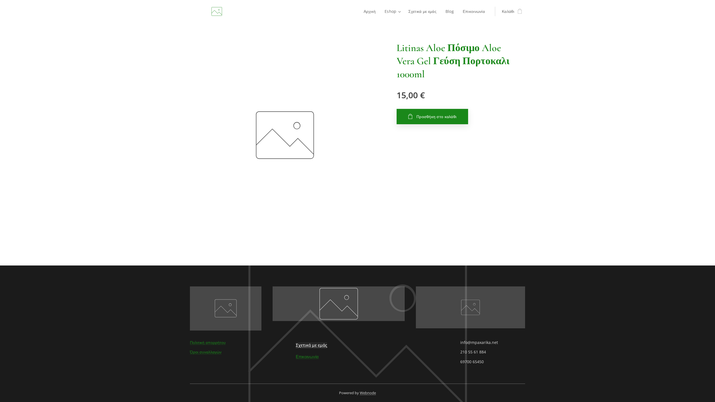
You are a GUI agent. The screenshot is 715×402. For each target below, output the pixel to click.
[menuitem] (371, 11)
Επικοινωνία (307, 356)
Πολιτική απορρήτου (208, 342)
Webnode (368, 392)
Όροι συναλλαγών (205, 352)
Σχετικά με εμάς (311, 345)
